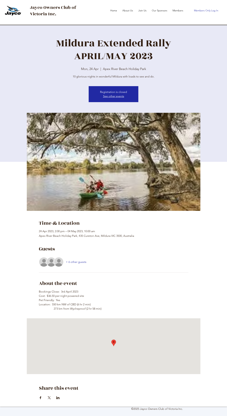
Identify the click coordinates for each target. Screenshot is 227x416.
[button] (178, 10)
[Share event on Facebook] (40, 397)
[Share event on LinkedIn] (58, 397)
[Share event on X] (49, 397)
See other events (113, 96)
